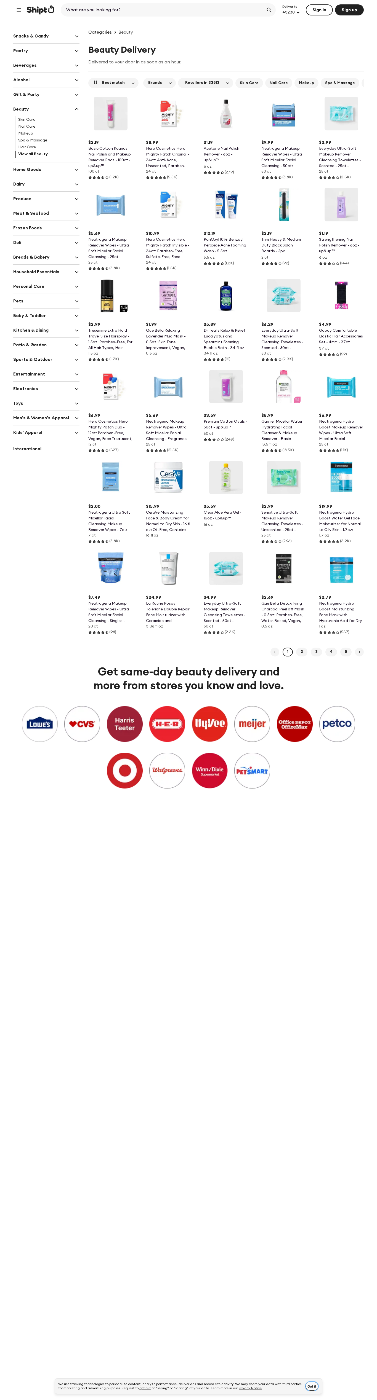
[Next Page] (359, 652)
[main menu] (18, 9)
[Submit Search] (269, 9)
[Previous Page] (274, 652)
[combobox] (163, 10)
